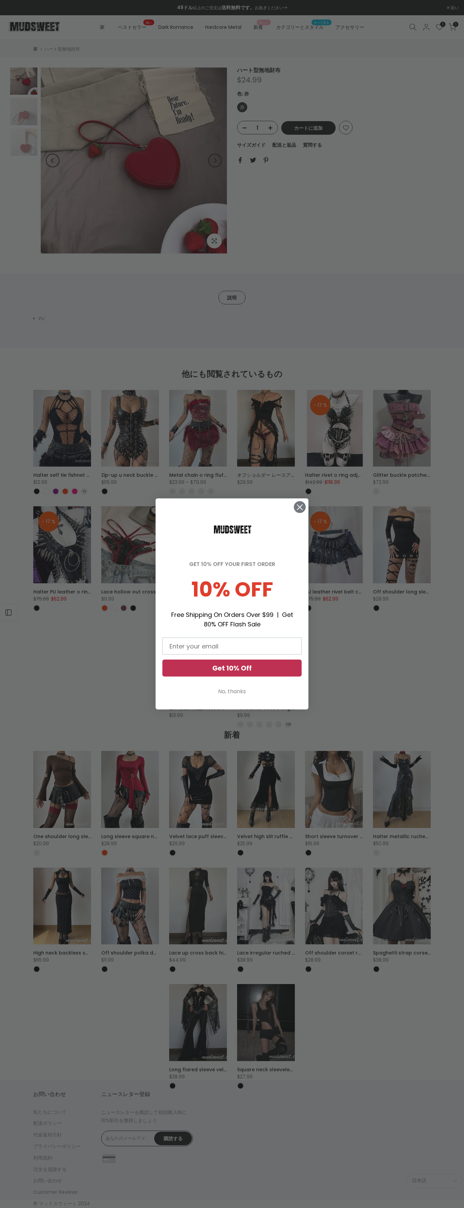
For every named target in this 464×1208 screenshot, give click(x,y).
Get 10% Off (232, 668)
